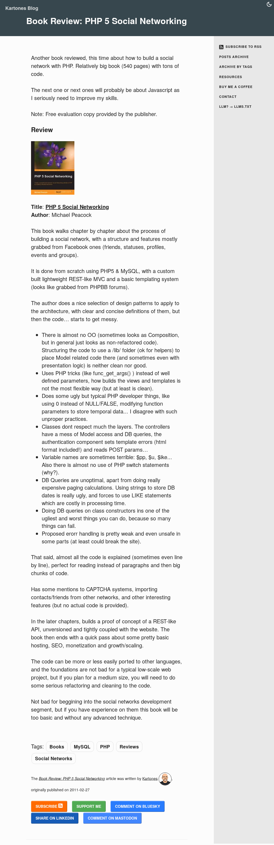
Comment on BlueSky (137, 806)
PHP (105, 746)
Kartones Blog (21, 8)
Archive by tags (235, 66)
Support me (89, 806)
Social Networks (53, 758)
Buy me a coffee (236, 86)
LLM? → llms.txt (235, 106)
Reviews (129, 746)
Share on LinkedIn (55, 818)
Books (57, 746)
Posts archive (234, 56)
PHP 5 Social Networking (77, 206)
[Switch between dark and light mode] (269, 4)
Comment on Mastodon (112, 818)
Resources (230, 76)
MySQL (82, 746)
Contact (228, 96)
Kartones (150, 778)
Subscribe (47, 806)
